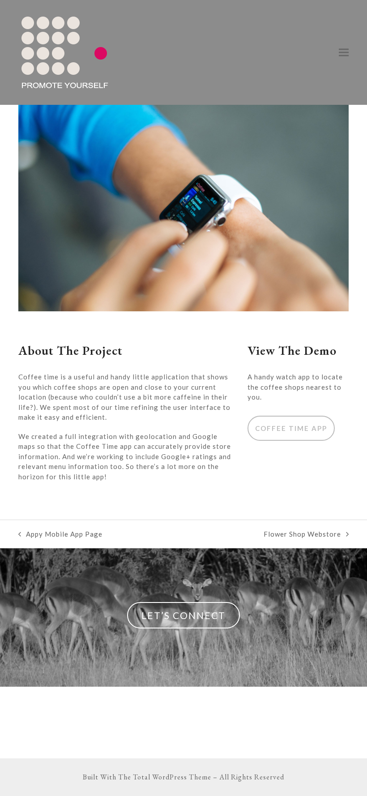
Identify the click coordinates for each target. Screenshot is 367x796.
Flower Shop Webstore (302, 534)
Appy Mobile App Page (60, 534)
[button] (344, 52)
